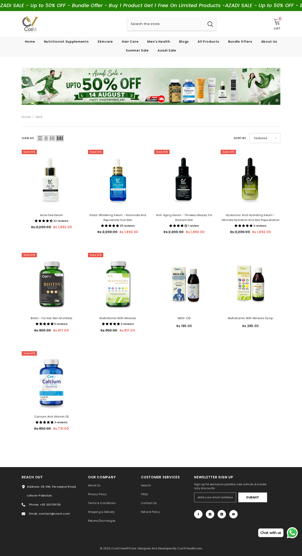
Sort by (240, 138)
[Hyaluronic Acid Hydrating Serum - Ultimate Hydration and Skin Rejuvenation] (250, 179)
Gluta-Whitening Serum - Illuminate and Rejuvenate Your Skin (117, 217)
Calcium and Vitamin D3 (51, 416)
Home (26, 117)
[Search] (171, 24)
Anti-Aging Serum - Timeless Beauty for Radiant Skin (184, 217)
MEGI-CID (184, 318)
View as (28, 138)
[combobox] (166, 24)
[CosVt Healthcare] (151, 86)
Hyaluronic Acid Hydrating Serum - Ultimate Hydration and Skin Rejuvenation (251, 217)
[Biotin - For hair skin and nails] (51, 283)
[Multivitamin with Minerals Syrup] (250, 283)
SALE (39, 117)
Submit (252, 497)
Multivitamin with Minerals (117, 318)
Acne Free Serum (51, 215)
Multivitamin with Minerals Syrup (250, 318)
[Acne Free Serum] (51, 179)
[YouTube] (233, 514)
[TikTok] (222, 514)
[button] (40, 138)
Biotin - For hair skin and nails (52, 318)
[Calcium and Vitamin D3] (51, 381)
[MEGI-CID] (184, 283)
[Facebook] (198, 514)
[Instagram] (210, 514)
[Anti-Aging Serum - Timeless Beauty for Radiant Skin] (184, 179)
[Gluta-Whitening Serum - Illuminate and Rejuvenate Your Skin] (118, 179)
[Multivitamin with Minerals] (118, 283)
